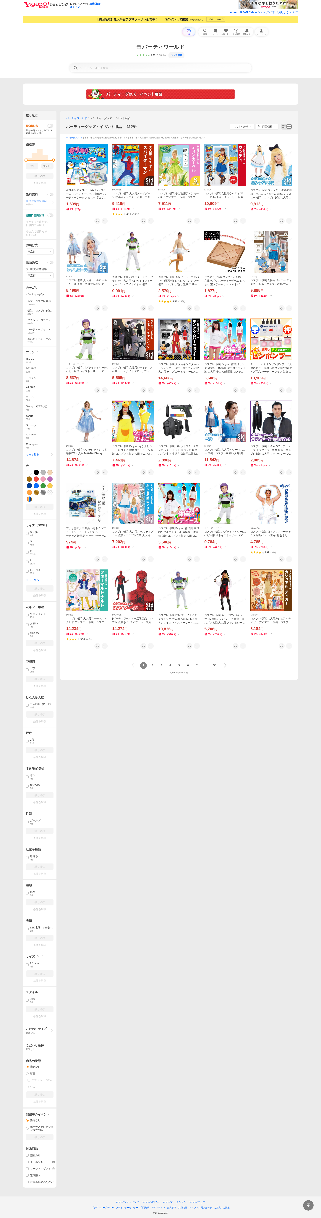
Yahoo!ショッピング (127, 1202)
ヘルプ (294, 12)
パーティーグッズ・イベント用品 (94, 127)
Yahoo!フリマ (197, 1202)
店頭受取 (32, 262)
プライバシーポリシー (102, 1207)
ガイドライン (158, 1207)
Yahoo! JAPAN (239, 12)
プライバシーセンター (127, 1207)
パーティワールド (76, 118)
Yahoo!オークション (174, 1202)
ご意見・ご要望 (222, 1207)
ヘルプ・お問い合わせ (200, 1207)
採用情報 (182, 1207)
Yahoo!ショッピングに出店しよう (269, 12)
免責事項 (171, 1207)
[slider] (26, 160)
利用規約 (144, 1207)
